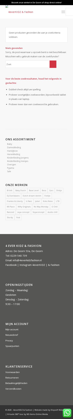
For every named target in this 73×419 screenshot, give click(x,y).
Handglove (12, 150)
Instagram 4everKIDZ (32, 265)
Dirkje (59, 190)
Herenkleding (13, 154)
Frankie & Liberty (15, 201)
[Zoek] (54, 12)
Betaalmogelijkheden (16, 383)
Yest (18, 217)
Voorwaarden (12, 372)
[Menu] (63, 12)
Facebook (11, 265)
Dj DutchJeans (13, 195)
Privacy (9, 340)
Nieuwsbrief (11, 334)
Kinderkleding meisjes (17, 161)
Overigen (11, 164)
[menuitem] (54, 12)
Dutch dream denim (32, 195)
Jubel (37, 201)
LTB (57, 201)
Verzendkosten (13, 388)
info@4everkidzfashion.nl (27, 260)
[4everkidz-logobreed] (30, 12)
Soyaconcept (38, 212)
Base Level (34, 190)
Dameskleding (14, 147)
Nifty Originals (24, 206)
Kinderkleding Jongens (18, 157)
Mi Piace (11, 206)
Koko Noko (48, 201)
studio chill (52, 212)
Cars (51, 190)
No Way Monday (41, 206)
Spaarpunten (12, 346)
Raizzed (10, 212)
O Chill (55, 206)
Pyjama (10, 168)
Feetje (47, 195)
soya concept (23, 212)
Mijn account (11, 329)
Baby (9, 144)
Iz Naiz (29, 201)
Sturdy (10, 217)
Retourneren (12, 377)
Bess (44, 190)
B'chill (9, 190)
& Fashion (53, 265)
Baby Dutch (20, 190)
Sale (9, 171)
